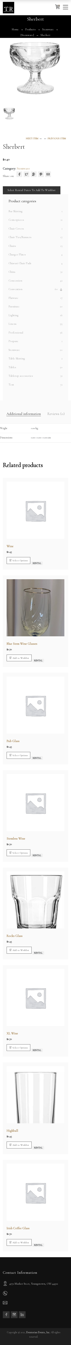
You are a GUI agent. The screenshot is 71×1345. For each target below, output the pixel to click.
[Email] (48, 174)
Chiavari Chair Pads (20, 263)
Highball (12, 1131)
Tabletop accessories (21, 375)
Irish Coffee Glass (18, 1228)
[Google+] (34, 174)
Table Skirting (17, 358)
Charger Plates (17, 254)
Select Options (20, 560)
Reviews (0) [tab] (56, 414)
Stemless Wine (16, 838)
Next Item (32, 138)
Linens (12, 323)
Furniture (14, 306)
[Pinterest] (41, 174)
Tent (11, 384)
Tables (12, 367)
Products (30, 29)
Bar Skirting (16, 211)
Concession (15, 280)
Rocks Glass (15, 936)
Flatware (13, 298)
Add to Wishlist (20, 658)
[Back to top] (60, 1334)
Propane (13, 341)
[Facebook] (19, 174)
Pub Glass (13, 741)
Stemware (48, 29)
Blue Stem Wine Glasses (22, 644)
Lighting (14, 315)
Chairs (12, 246)
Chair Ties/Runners (20, 237)
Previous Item (57, 138)
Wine (10, 546)
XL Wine (12, 1033)
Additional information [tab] (23, 414)
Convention (15, 289)
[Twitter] (26, 174)
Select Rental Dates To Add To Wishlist (32, 190)
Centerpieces (16, 220)
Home (15, 29)
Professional (16, 332)
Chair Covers (16, 228)
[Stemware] (27, 35)
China (12, 271)
